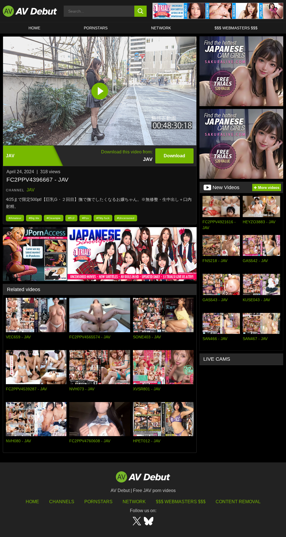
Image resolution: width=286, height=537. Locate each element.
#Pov (85, 218)
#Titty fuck (102, 218)
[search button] (140, 11)
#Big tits (34, 218)
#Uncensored (125, 218)
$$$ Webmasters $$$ (236, 28)
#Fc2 (71, 218)
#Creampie (54, 218)
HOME (34, 28)
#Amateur (15, 218)
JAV (31, 189)
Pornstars (96, 28)
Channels (61, 501)
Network (161, 28)
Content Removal (238, 501)
